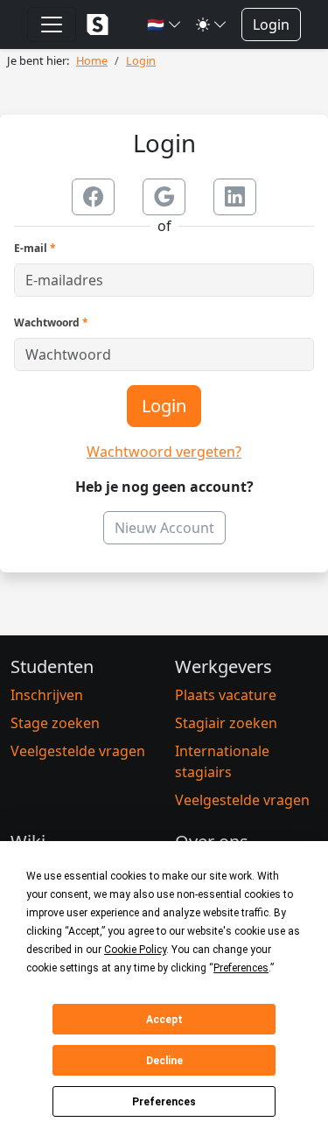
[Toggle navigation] (51, 24)
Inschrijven (46, 695)
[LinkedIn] (234, 197)
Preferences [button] (241, 968)
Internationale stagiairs (222, 761)
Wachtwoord (51, 322)
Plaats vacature (225, 695)
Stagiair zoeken (226, 723)
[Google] (164, 197)
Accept (164, 1019)
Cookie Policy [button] (135, 949)
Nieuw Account (164, 527)
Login (271, 24)
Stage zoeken (55, 723)
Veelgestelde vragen (77, 751)
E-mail (35, 248)
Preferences (164, 1102)
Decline (164, 1061)
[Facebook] (93, 197)
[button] (164, 24)
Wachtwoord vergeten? (164, 451)
